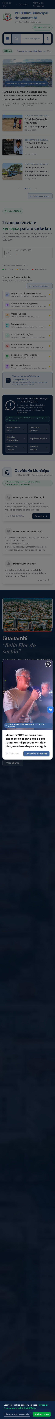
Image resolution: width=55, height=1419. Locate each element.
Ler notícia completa (36, 753)
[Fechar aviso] (48, 664)
